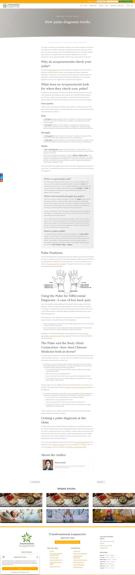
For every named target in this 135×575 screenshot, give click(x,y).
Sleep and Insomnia (55, 566)
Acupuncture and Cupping (80, 553)
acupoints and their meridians (56, 264)
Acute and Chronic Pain (56, 560)
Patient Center (120, 5)
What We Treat (93, 5)
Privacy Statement (22, 572)
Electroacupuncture (78, 562)
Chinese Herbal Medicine (80, 560)
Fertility (52, 551)
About (85, 5)
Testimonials (113, 5)
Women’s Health (54, 557)
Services (101, 5)
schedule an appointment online (76, 447)
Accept (20, 568)
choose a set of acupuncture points (77, 387)
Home (81, 5)
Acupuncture (67, 42)
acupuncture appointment (82, 442)
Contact (128, 5)
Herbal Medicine (75, 42)
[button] (37, 557)
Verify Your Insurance (126, 1)
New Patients (101, 1)
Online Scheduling (112, 1)
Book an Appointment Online (67, 542)
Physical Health (72, 16)
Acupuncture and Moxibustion (77, 556)
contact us (49, 447)
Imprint (27, 572)
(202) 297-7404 (92, 1)
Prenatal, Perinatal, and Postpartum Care (56, 554)
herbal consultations (59, 444)
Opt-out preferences (14, 572)
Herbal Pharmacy (78, 567)
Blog (106, 5)
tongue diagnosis (53, 70)
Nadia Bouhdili (53, 42)
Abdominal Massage (78, 565)
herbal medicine (66, 336)
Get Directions (104, 547)
